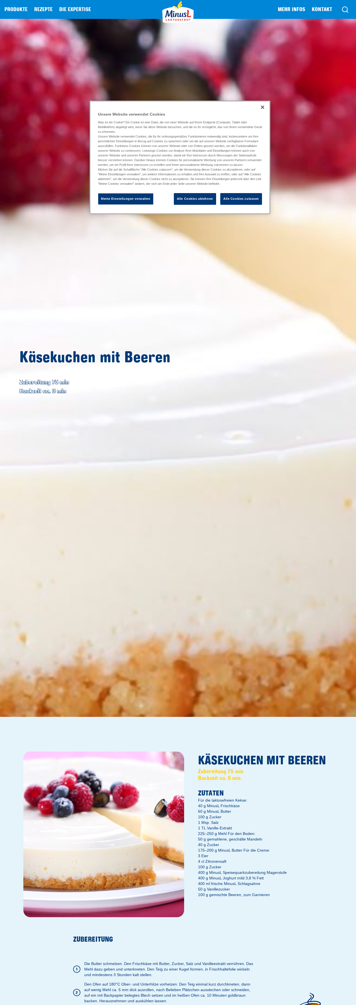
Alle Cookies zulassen (241, 198)
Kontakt (322, 9)
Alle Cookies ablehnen (195, 198)
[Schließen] (262, 107)
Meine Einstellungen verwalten (125, 198)
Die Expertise (75, 9)
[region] (180, 157)
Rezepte (43, 9)
